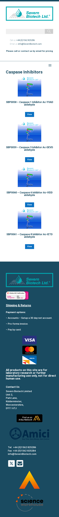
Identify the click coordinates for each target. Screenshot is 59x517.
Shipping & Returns (18, 305)
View (29, 114)
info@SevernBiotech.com (30, 44)
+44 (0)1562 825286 (25, 40)
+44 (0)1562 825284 (24, 450)
